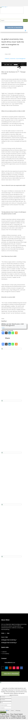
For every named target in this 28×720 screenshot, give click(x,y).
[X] (6, 332)
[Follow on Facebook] (21, 667)
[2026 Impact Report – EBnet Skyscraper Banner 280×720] (11, 349)
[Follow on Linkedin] (6, 667)
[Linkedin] (9, 332)
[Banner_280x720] (11, 453)
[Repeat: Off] (23, 64)
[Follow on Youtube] (10, 667)
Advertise (4, 651)
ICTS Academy (5, 653)
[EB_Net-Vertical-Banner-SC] (11, 556)
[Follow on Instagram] (17, 667)
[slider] (15, 64)
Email (12, 710)
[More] (16, 332)
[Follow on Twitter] (2, 667)
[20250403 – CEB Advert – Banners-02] (11, 504)
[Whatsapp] (12, 332)
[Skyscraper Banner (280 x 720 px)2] (11, 401)
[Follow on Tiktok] (14, 667)
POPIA (2, 633)
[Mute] (13, 64)
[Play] (3, 64)
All (8, 710)
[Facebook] (3, 332)
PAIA (8, 633)
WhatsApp (18, 710)
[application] (14, 64)
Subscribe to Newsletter (14, 27)
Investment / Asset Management (17, 58)
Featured (7, 58)
